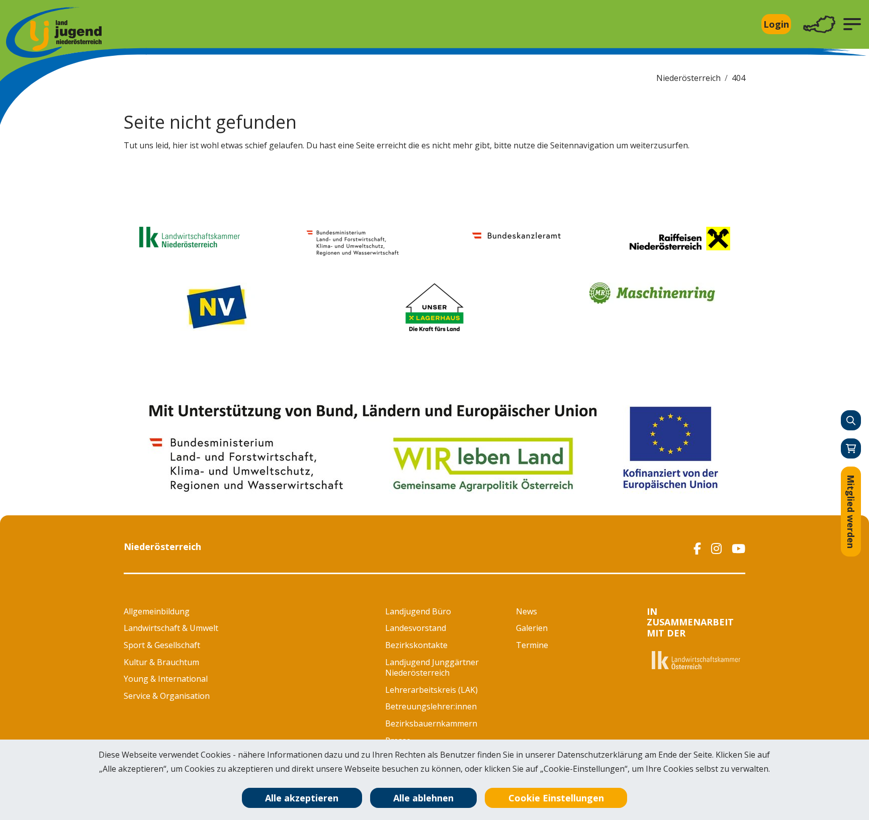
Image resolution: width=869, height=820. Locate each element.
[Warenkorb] (851, 448)
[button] (852, 24)
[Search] (851, 420)
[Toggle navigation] (819, 24)
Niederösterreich (688, 77)
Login (776, 24)
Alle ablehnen (423, 798)
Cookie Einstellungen (556, 798)
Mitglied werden (851, 512)
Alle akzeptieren (301, 798)
